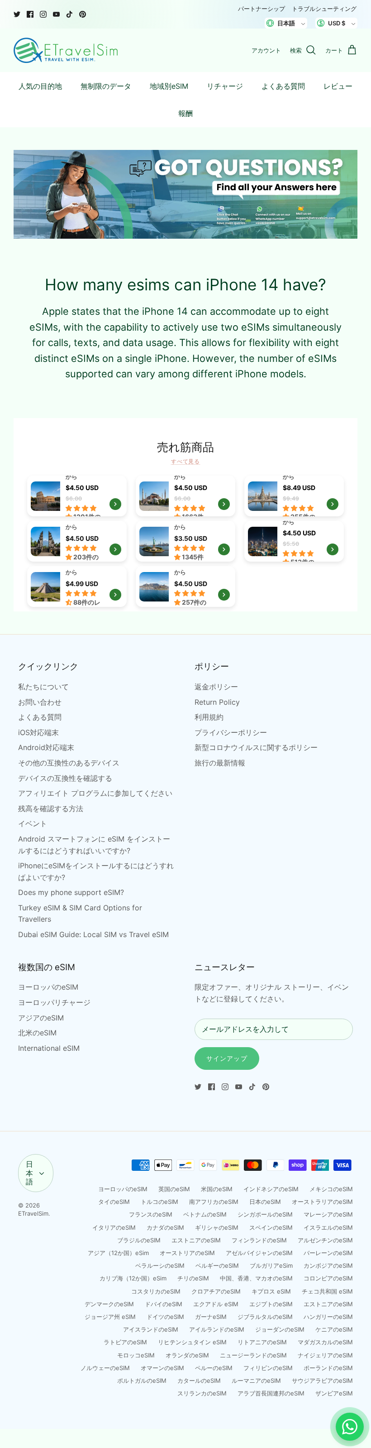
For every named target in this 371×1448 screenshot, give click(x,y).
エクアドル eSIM (215, 1304)
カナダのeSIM (165, 1227)
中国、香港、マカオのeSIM (256, 1278)
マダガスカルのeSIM (325, 1342)
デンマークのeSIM (109, 1304)
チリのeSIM (193, 1278)
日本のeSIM (265, 1201)
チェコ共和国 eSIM (327, 1291)
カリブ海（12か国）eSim (133, 1278)
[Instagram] (43, 14)
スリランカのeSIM (202, 1393)
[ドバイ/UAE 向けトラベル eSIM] (294, 541)
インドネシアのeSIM (271, 1189)
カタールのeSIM (199, 1380)
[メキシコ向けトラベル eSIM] (77, 586)
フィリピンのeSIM (268, 1367)
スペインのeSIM (271, 1227)
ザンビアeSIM (334, 1393)
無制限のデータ (106, 86)
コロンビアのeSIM (328, 1278)
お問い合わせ (40, 702)
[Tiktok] (69, 14)
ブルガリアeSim (271, 1265)
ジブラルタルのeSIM (265, 1316)
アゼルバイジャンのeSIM (259, 1252)
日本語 (29, 1172)
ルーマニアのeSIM (256, 1380)
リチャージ (225, 86)
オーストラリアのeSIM (322, 1201)
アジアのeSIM (41, 1017)
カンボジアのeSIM (328, 1265)
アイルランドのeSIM (216, 1329)
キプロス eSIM (271, 1291)
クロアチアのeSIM (216, 1291)
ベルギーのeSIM (217, 1265)
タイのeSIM (114, 1201)
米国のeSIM (217, 1189)
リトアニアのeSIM (262, 1342)
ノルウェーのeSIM (105, 1367)
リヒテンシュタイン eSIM (192, 1342)
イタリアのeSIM (114, 1227)
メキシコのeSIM (331, 1189)
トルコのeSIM (159, 1201)
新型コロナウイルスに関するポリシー (256, 747)
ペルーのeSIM (214, 1367)
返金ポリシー (216, 686)
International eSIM (49, 1048)
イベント (32, 823)
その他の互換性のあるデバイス (68, 762)
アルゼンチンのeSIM (325, 1240)
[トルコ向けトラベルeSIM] (185, 496)
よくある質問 (283, 86)
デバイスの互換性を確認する (65, 778)
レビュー (337, 86)
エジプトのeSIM (271, 1304)
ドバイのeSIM (163, 1304)
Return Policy (217, 702)
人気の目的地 (40, 86)
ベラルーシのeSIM (160, 1265)
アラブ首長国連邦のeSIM (271, 1393)
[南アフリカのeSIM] (185, 586)
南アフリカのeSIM (213, 1201)
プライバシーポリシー (231, 732)
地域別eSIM (169, 86)
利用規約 (209, 717)
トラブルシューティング (324, 8)
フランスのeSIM (150, 1214)
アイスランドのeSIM (150, 1329)
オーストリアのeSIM (187, 1252)
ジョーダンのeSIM (279, 1329)
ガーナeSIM (211, 1316)
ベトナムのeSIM (205, 1214)
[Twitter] (17, 14)
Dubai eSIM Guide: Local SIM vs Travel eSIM (93, 934)
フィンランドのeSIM (259, 1240)
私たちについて (43, 686)
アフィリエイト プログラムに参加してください (95, 793)
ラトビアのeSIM (125, 1342)
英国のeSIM (174, 1189)
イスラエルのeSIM (328, 1227)
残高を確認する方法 (50, 808)
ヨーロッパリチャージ (54, 1002)
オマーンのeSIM (162, 1367)
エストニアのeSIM (196, 1240)
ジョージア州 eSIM (110, 1316)
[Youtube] (56, 14)
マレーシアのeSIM (328, 1214)
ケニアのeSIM (334, 1329)
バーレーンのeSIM (328, 1252)
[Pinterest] (82, 14)
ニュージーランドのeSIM (253, 1355)
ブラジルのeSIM (139, 1240)
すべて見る (185, 461)
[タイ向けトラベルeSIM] (294, 496)
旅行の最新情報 (220, 762)
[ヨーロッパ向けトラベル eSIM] (77, 496)
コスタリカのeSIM (156, 1291)
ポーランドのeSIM (328, 1367)
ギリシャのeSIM (216, 1227)
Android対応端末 (46, 747)
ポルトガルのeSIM (141, 1380)
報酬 (185, 113)
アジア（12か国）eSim (118, 1252)
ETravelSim (33, 1213)
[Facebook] (30, 14)
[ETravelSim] (66, 50)
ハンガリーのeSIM (328, 1316)
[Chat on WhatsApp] (350, 1427)
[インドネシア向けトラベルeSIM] (77, 541)
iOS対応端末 (38, 732)
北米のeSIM (37, 1032)
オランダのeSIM (187, 1355)
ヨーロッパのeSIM (48, 986)
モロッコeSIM (136, 1355)
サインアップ (226, 1058)
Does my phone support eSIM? (71, 892)
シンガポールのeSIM (265, 1214)
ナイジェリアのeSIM (325, 1355)
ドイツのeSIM (165, 1316)
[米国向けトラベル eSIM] (185, 541)
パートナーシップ (261, 8)
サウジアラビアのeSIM (322, 1380)
